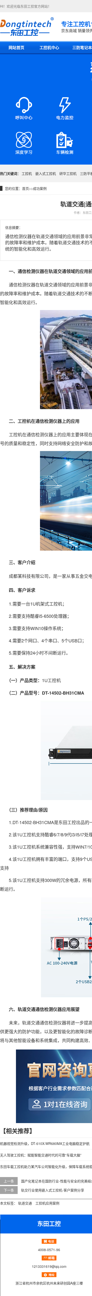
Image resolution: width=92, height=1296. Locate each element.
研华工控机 (68, 173)
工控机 (27, 173)
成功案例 (40, 188)
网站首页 (16, 47)
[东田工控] (27, 26)
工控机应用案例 (47, 1203)
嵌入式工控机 (45, 173)
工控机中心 (49, 47)
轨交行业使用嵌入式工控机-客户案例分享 (52, 1190)
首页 (25, 188)
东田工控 (27, 6)
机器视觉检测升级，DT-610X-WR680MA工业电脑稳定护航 (45, 1143)
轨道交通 (25, 1203)
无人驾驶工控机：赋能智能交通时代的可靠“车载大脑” (40, 1155)
